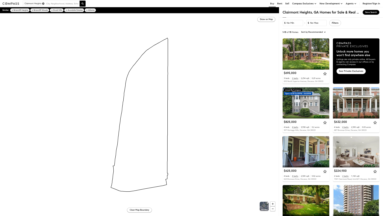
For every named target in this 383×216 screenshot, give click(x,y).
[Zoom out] (272, 208)
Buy (272, 3)
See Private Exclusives (351, 71)
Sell (287, 3)
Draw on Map (266, 19)
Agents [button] (350, 3)
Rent (279, 3)
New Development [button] (330, 3)
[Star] (325, 73)
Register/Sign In (371, 3)
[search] (83, 4)
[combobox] (62, 3)
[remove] (43, 3)
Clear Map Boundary (139, 210)
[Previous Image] (286, 54)
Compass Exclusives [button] (303, 3)
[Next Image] (325, 54)
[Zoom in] (272, 203)
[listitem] (20, 10)
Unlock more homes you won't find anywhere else (353, 53)
